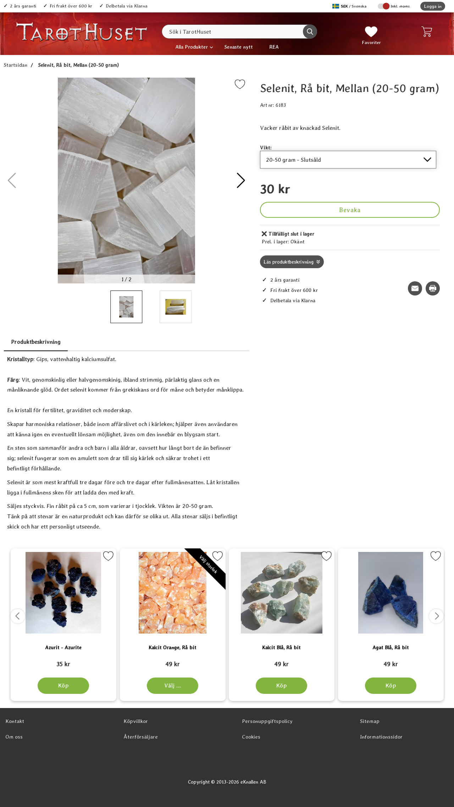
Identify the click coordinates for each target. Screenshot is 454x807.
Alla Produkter (191, 47)
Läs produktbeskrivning (289, 262)
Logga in (433, 6)
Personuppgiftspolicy (267, 721)
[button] (241, 180)
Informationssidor (381, 737)
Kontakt (14, 721)
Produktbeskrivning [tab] (36, 341)
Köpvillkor (135, 721)
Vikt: (266, 147)
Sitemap (370, 721)
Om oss (14, 737)
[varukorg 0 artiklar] (428, 31)
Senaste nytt (238, 47)
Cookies (251, 737)
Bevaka (349, 210)
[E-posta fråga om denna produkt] (415, 288)
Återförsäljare (140, 737)
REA (274, 47)
